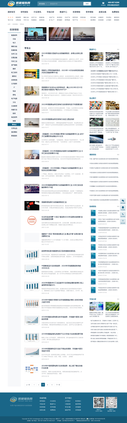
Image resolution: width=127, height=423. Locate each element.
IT (14, 87)
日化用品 (108, 17)
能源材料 (18, 17)
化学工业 (34, 17)
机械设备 (41, 17)
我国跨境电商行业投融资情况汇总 (54, 202)
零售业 (22, 24)
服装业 (14, 76)
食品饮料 (14, 117)
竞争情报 (89, 12)
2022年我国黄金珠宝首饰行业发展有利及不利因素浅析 (62, 104)
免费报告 (115, 12)
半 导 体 (83, 20)
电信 (14, 91)
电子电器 (14, 98)
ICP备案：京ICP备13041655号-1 (66, 420)
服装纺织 (116, 17)
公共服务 (108, 20)
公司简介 (68, 401)
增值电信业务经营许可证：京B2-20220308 (88, 420)
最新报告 (93, 155)
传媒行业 (14, 110)
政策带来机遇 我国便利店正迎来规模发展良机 (58, 251)
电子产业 (75, 20)
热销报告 (93, 206)
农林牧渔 (41, 20)
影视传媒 (83, 17)
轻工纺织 (14, 72)
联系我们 (78, 401)
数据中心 (63, 12)
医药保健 (93, 17)
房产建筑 (14, 65)
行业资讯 (37, 12)
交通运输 (18, 20)
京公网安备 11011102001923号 (96, 418)
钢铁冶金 (26, 17)
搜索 (87, 4)
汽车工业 (26, 20)
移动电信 (59, 17)
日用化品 (14, 128)
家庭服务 (116, 20)
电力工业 (10, 20)
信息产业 (51, 17)
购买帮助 (78, 404)
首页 (9, 24)
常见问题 (68, 407)
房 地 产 (51, 20)
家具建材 (59, 20)
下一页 (58, 384)
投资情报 (76, 12)
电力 (14, 43)
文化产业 (67, 17)
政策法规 (102, 12)
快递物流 (34, 20)
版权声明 (68, 410)
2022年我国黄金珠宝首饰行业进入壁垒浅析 (58, 119)
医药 (14, 113)
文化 (14, 102)
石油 (14, 39)
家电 (14, 95)
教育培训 (75, 17)
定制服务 (78, 407)
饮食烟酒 (100, 20)
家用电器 (67, 20)
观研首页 (11, 12)
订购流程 (68, 404)
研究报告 (24, 12)
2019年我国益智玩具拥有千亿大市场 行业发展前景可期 (62, 334)
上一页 (28, 384)
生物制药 (100, 17)
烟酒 (14, 121)
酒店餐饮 (93, 20)
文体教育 (14, 106)
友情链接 (78, 410)
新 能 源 (10, 17)
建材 (14, 69)
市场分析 (50, 12)
